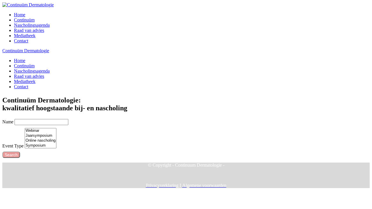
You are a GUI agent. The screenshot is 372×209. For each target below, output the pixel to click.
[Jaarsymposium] (40, 135)
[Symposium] (40, 145)
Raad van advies (29, 30)
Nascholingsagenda (32, 25)
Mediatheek (24, 35)
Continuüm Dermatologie (25, 50)
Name (7, 121)
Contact (21, 40)
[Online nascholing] (40, 140)
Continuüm (24, 19)
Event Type (13, 145)
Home (19, 14)
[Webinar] (40, 130)
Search (11, 154)
